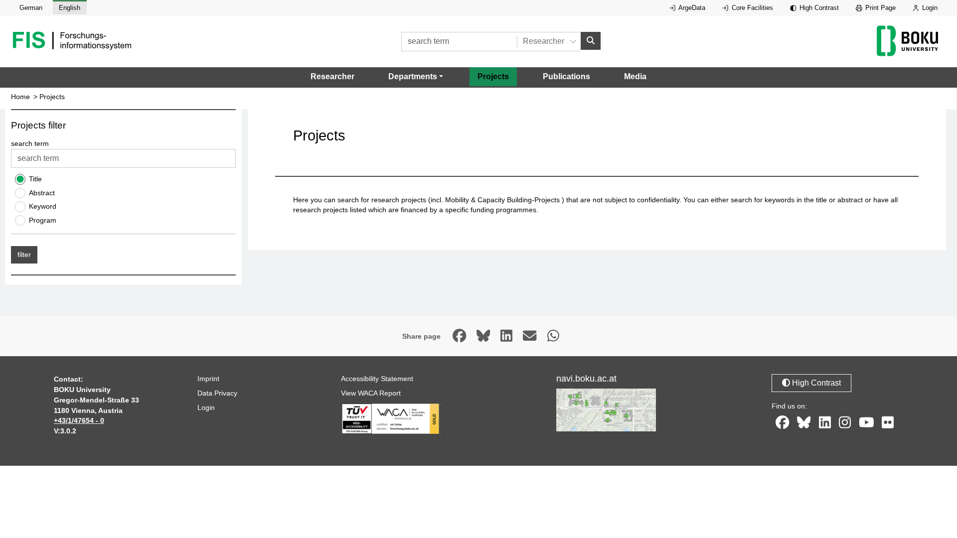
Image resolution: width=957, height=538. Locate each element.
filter (24, 255)
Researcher (332, 76)
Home (20, 97)
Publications (566, 76)
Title (35, 179)
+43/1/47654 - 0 (79, 420)
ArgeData (691, 7)
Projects (493, 76)
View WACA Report (371, 393)
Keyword (42, 206)
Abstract (42, 193)
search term (30, 143)
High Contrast (818, 7)
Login (929, 7)
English (69, 7)
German (30, 7)
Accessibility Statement (377, 379)
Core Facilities (751, 7)
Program (42, 220)
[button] (415, 76)
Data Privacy (217, 393)
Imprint (208, 379)
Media (635, 76)
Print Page (879, 7)
